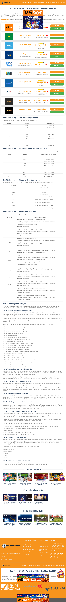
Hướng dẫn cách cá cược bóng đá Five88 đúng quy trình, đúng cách (25, 483)
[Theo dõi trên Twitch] (58, 557)
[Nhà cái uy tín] (6, 2)
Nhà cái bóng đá (33, 2)
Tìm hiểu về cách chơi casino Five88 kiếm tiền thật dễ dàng (10, 483)
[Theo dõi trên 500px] (56, 557)
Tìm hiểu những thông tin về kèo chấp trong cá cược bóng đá (25, 524)
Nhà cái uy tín (25, 2)
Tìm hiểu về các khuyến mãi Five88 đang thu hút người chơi (10, 504)
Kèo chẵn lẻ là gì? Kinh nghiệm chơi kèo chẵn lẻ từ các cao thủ (41, 524)
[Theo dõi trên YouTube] (51, 557)
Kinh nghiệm (48, 2)
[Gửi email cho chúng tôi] (56, 554)
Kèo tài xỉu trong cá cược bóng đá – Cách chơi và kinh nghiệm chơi (56, 524)
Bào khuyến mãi (55, 2)
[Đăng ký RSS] (61, 554)
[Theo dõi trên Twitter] (54, 554)
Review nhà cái (41, 2)
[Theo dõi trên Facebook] (51, 554)
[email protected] (58, 548)
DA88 (10, 559)
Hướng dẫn (62, 2)
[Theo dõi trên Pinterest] (58, 554)
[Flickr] (54, 557)
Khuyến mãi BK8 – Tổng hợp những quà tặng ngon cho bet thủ (25, 504)
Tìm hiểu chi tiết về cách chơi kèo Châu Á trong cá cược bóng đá (9, 524)
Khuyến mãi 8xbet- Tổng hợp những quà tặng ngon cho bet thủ (40, 504)
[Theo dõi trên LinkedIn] (63, 554)
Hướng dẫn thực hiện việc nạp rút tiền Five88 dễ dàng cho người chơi (41, 483)
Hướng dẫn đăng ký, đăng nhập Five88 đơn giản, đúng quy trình (56, 483)
